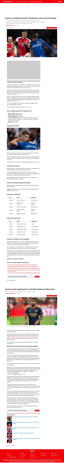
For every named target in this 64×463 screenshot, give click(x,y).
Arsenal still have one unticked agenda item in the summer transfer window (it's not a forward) (24, 271)
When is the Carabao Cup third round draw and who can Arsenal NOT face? (24, 268)
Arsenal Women (19, 1)
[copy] (13, 27)
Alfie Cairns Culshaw (10, 293)
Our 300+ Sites (44, 453)
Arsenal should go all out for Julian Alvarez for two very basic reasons (22, 266)
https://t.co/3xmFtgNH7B (29, 371)
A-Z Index (22, 457)
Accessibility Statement (11, 457)
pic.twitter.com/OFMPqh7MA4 (13, 372)
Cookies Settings (33, 457)
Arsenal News (12, 280)
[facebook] (55, 1)
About (31, 1)
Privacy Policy (23, 455)
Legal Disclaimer (54, 455)
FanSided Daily (54, 453)
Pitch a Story (9, 455)
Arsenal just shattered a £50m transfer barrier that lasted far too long (22, 264)
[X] (57, 1)
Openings (22, 453)
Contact (31, 453)
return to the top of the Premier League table (28, 86)
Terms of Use (32, 455)
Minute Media (7, 459)
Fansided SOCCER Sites (37, 1)
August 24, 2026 (22, 374)
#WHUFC (35, 368)
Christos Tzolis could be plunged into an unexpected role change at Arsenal (24, 272)
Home (8, 280)
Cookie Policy (43, 455)
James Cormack (9, 25)
